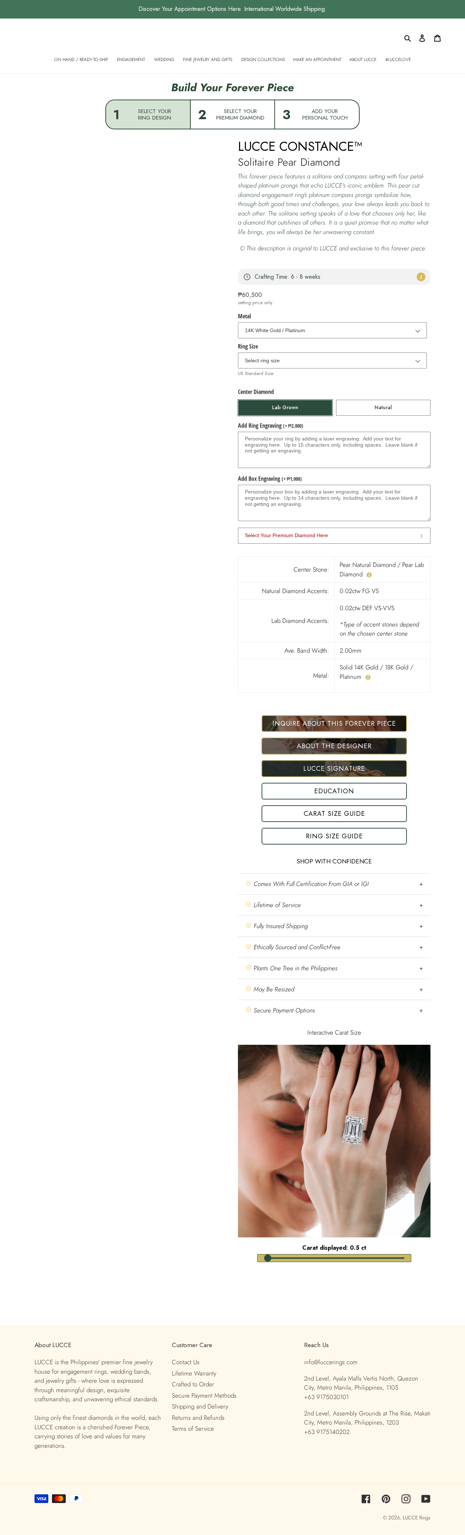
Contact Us (185, 1362)
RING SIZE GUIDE (334, 836)
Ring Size (248, 346)
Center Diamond (256, 392)
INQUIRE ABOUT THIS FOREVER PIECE (334, 723)
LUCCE (411, 1517)
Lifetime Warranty (194, 1373)
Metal (244, 316)
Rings (424, 1517)
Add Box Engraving (270, 479)
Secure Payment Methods (204, 1395)
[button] (334, 884)
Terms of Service (193, 1428)
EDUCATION (334, 791)
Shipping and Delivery (200, 1406)
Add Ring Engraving (270, 426)
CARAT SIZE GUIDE (334, 813)
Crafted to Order (193, 1384)
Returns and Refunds (198, 1417)
